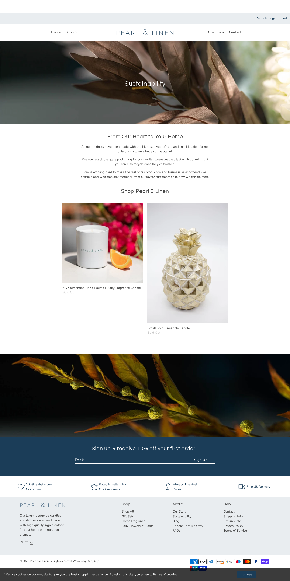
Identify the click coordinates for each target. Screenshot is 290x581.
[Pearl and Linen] (145, 32)
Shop (70, 32)
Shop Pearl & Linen (145, 191)
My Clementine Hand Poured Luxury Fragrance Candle (102, 288)
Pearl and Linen (39, 561)
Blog (176, 521)
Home (56, 32)
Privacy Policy (233, 526)
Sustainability (182, 516)
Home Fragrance (133, 521)
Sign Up (200, 460)
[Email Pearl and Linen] (31, 544)
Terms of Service (235, 530)
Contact (235, 32)
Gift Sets (128, 516)
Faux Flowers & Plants (137, 526)
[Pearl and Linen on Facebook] (22, 544)
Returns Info (232, 521)
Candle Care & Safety (188, 526)
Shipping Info (233, 516)
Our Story (216, 32)
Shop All (128, 511)
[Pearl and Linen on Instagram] (26, 544)
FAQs (176, 530)
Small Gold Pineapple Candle (169, 328)
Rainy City (93, 561)
